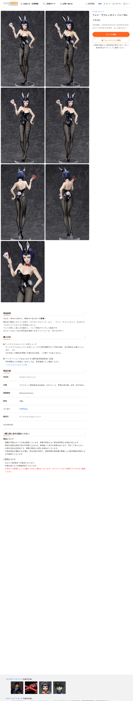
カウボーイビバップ (99, 11)
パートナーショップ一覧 (17, 364)
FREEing (24, 409)
